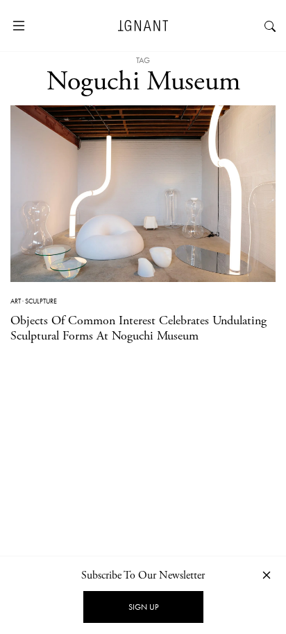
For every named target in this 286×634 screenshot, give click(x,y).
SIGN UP (143, 607)
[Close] (266, 574)
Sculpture (41, 301)
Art (15, 301)
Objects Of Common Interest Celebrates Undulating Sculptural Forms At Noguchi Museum (138, 328)
